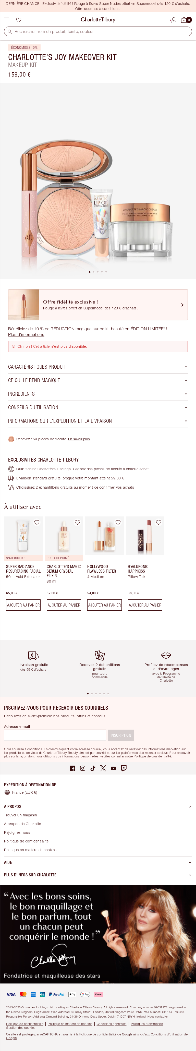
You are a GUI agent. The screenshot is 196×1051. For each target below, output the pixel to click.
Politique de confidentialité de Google (105, 1034)
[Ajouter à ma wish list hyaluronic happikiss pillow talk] (158, 522)
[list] (98, 181)
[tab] (90, 272)
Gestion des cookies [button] (20, 1028)
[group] (22, 565)
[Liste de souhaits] (19, 20)
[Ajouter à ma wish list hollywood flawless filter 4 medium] (118, 522)
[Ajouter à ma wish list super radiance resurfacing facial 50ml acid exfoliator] (37, 522)
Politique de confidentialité (26, 841)
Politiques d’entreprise (147, 1024)
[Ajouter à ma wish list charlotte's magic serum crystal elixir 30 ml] (77, 522)
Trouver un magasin (20, 815)
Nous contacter (158, 1016)
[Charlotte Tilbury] (98, 20)
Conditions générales (112, 1024)
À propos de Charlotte (22, 824)
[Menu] (6, 20)
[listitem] (98, 181)
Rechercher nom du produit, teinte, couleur (54, 31)
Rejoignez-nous (17, 832)
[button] (10, 31)
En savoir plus (79, 439)
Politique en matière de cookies (30, 850)
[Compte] (174, 19)
